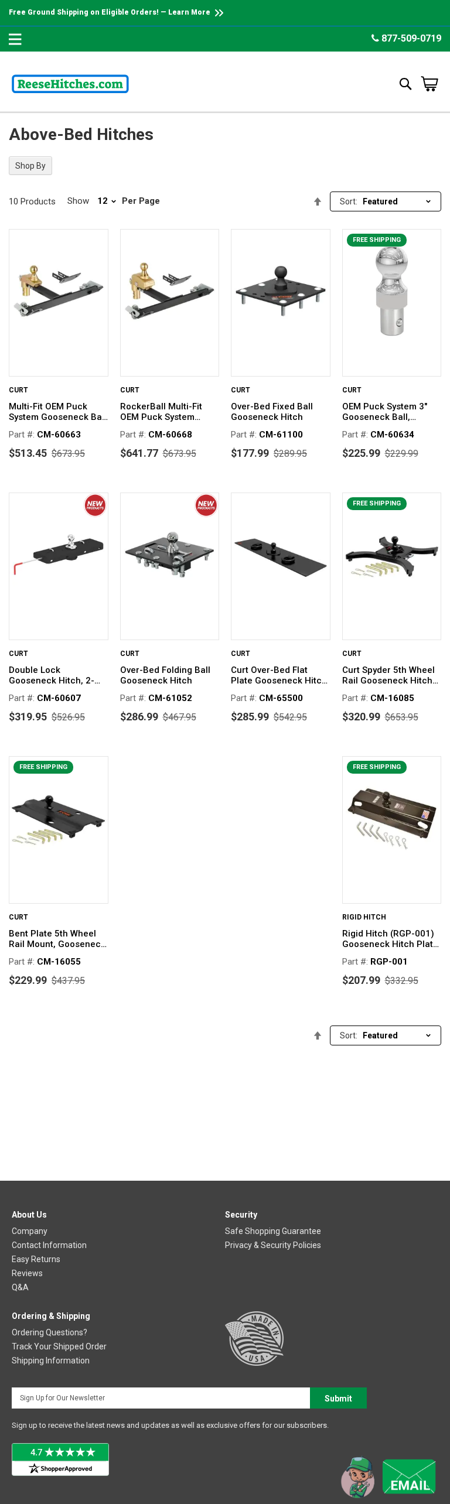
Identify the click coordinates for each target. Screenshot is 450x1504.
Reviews (27, 1273)
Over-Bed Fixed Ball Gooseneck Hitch (272, 411)
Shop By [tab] (30, 165)
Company (29, 1231)
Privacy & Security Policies (273, 1245)
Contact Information (49, 1245)
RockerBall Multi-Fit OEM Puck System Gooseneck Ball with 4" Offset (168, 411)
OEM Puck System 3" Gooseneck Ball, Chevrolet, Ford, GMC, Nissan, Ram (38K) (387, 411)
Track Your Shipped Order (59, 1346)
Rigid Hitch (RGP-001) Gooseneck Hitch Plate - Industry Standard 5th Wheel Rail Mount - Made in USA (390, 938)
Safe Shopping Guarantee (273, 1231)
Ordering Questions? (49, 1332)
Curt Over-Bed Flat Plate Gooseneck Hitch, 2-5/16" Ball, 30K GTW (280, 675)
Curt (18, 390)
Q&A (20, 1287)
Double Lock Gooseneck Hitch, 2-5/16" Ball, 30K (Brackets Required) (51, 675)
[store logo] (70, 83)
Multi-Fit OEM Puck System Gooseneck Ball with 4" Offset (58, 411)
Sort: (348, 201)
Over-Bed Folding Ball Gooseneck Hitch (165, 675)
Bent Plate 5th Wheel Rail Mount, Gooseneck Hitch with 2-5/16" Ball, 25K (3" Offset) (57, 938)
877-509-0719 (410, 38)
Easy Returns (36, 1259)
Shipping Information (51, 1360)
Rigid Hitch (364, 917)
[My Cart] (429, 83)
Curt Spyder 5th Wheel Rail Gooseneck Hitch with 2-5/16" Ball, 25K (388, 675)
